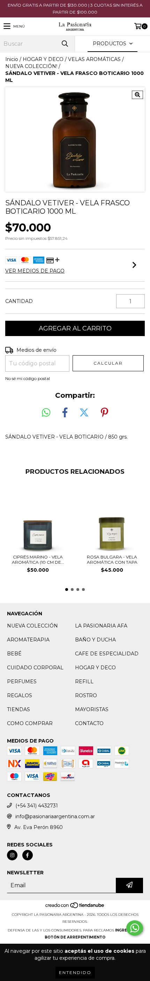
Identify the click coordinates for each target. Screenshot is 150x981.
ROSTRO (86, 695)
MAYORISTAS (91, 709)
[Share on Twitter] (84, 413)
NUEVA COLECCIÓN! (31, 66)
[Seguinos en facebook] (27, 855)
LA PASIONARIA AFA (101, 626)
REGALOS (19, 695)
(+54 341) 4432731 (36, 806)
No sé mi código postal (27, 378)
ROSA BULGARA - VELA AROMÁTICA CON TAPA (112, 559)
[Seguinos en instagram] (12, 855)
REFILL (84, 681)
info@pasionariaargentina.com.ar (55, 816)
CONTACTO (89, 723)
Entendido (75, 972)
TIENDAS (18, 709)
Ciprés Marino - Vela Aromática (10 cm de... (38, 559)
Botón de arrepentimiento (75, 937)
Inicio (11, 59)
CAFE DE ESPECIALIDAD (106, 654)
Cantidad (19, 301)
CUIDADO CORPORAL (35, 667)
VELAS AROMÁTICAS (94, 59)
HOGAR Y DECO (43, 59)
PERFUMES (22, 681)
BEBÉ (14, 654)
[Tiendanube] (75, 907)
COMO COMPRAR (30, 723)
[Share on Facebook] (65, 413)
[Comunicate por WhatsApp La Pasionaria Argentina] (134, 928)
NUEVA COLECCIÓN (32, 626)
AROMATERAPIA (28, 640)
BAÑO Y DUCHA (95, 640)
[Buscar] (65, 44)
